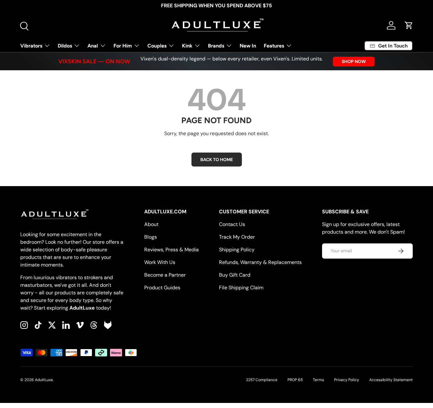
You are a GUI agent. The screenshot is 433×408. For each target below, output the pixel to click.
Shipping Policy (237, 249)
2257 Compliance (261, 379)
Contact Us (232, 224)
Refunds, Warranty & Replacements (260, 262)
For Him (122, 46)
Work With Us (159, 262)
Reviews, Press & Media (171, 249)
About (151, 224)
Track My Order (237, 237)
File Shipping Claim (241, 287)
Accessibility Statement (391, 379)
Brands (216, 46)
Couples (156, 46)
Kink (187, 46)
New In (248, 46)
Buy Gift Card (234, 275)
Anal (92, 46)
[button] (409, 25)
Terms (318, 379)
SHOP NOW (354, 61)
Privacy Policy (346, 379)
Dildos (65, 46)
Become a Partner (165, 275)
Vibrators (31, 46)
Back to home (216, 159)
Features (274, 46)
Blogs (150, 237)
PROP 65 (295, 379)
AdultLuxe (44, 379)
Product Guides (162, 287)
